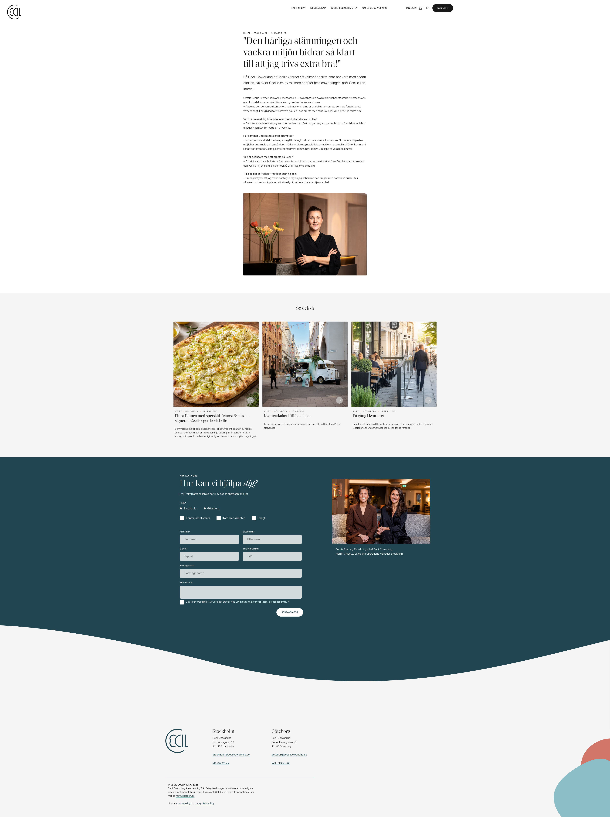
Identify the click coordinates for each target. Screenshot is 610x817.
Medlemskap (318, 8)
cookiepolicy (183, 803)
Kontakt (442, 8)
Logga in (411, 8)
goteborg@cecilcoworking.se (289, 755)
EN (427, 8)
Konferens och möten (344, 8)
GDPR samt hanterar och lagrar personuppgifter (261, 602)
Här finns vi (298, 8)
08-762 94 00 (221, 763)
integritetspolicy (205, 803)
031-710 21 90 (280, 763)
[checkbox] (200, 509)
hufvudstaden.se (185, 796)
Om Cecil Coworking (374, 8)
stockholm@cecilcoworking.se (231, 755)
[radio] (189, 509)
